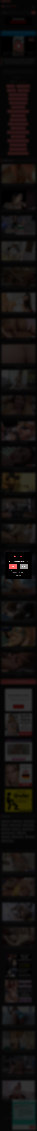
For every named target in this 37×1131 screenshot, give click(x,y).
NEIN (23, 566)
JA (13, 566)
